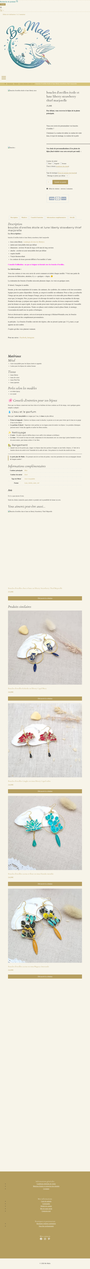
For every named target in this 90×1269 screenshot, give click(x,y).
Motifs (47, 208)
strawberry (78, 210)
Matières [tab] (24, 217)
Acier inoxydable (29, 479)
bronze (64, 163)
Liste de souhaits (46, 1201)
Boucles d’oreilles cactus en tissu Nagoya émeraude (28, 966)
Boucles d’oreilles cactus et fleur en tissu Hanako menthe (31, 874)
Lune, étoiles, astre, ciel (57, 206)
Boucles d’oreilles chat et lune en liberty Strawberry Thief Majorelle (35, 588)
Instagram (30, 337)
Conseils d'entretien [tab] (37, 217)
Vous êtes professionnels (46, 1226)
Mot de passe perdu (46, 1209)
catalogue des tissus (62, 166)
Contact (3, 4)
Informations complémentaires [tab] (56, 217)
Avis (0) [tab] (72, 217)
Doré (49, 163)
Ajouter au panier (60, 182)
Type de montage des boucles (67, 173)
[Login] (45, 7)
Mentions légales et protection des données (46, 1186)
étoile (59, 210)
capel (56, 210)
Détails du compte (46, 1206)
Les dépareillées (76, 206)
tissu (47, 211)
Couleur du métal (51, 161)
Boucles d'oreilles (68, 206)
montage (69, 210)
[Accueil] (5, 84)
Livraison (46, 1189)
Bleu (25, 470)
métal (65, 210)
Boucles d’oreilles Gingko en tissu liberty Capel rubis (29, 781)
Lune (62, 210)
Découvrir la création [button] (45, 598)
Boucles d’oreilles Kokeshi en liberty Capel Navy (27, 688)
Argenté (56, 163)
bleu (53, 210)
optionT (74, 210)
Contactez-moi (46, 1211)
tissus (50, 211)
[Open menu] (4, 78)
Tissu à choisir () (57, 166)
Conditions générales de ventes (46, 1184)
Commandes (46, 1204)
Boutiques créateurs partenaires (46, 1223)
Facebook (23, 337)
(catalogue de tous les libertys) (33, 242)
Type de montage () (61, 173)
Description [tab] (14, 217)
